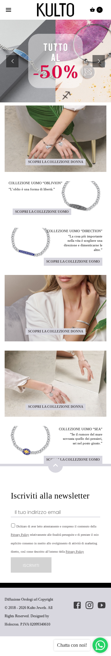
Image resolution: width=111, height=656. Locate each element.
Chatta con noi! (72, 645)
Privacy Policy (20, 534)
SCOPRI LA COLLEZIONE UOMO (42, 211)
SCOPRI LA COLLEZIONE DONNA (55, 162)
